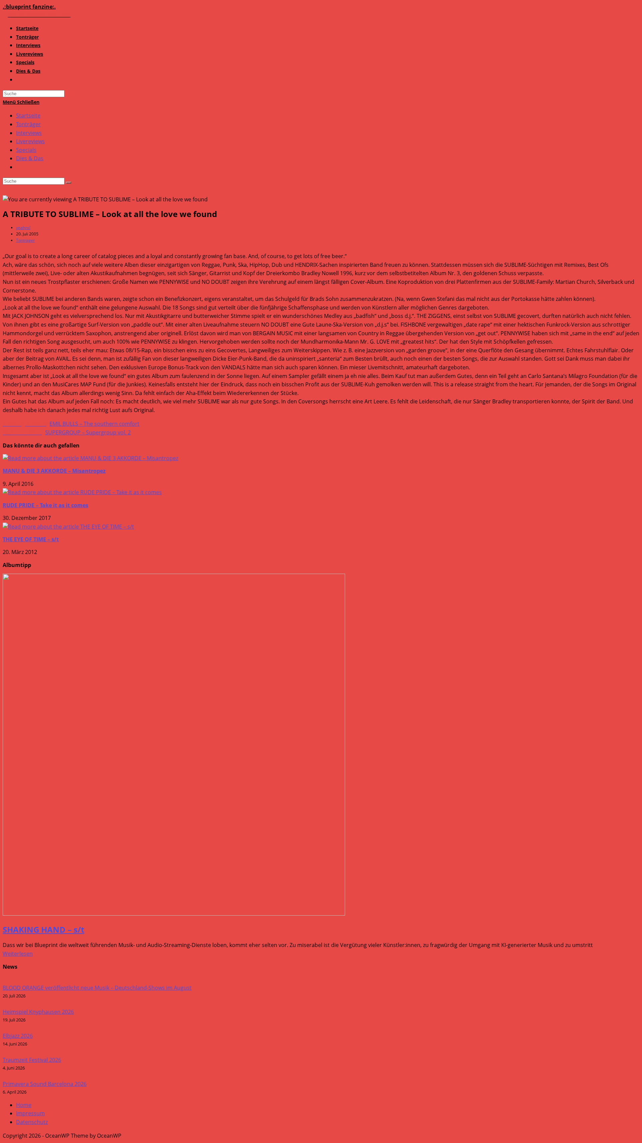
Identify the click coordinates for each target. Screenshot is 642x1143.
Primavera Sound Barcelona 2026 (45, 1084)
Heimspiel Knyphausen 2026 (38, 1011)
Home (23, 1105)
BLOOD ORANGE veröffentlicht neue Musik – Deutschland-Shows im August (97, 987)
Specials (26, 150)
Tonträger (28, 124)
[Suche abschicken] (68, 183)
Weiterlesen (18, 953)
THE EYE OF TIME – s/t (31, 539)
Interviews (29, 133)
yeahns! (23, 227)
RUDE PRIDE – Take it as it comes (45, 505)
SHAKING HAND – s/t (43, 929)
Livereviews (30, 141)
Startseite (28, 115)
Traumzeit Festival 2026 (32, 1060)
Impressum (30, 1113)
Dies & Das (29, 158)
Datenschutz (32, 1122)
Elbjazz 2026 (18, 1035)
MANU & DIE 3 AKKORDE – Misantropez (54, 470)
